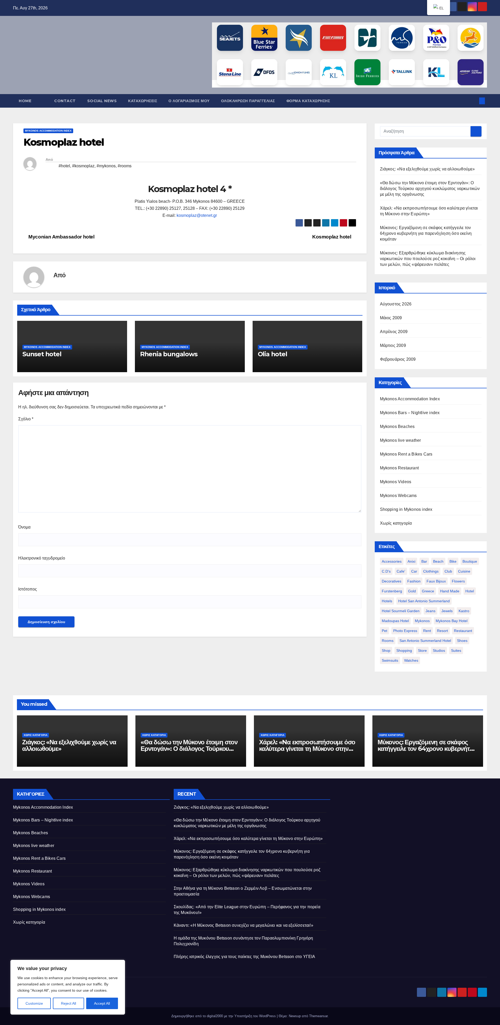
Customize (34, 1003)
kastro (464, 611)
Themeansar (318, 1016)
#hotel (64, 166)
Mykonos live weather (400, 440)
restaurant (463, 631)
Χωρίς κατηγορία (396, 523)
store (422, 650)
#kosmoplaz (83, 166)
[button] (473, 101)
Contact (65, 101)
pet (384, 631)
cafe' (401, 571)
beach (438, 561)
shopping (404, 650)
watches (411, 660)
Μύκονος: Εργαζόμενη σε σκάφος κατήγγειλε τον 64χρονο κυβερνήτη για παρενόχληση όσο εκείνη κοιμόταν (426, 233)
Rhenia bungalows (168, 354)
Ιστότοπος (27, 589)
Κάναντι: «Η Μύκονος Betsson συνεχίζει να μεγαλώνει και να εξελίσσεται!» (243, 925)
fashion (414, 581)
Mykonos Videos (395, 482)
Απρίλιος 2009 (394, 331)
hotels (387, 601)
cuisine (464, 571)
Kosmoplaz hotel (332, 237)
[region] (67, 987)
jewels (447, 611)
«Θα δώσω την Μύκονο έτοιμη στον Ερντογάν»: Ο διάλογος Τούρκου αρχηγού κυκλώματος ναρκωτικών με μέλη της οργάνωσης (430, 189)
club (448, 571)
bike (453, 561)
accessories (392, 561)
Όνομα (24, 527)
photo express (405, 631)
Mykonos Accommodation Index (48, 130)
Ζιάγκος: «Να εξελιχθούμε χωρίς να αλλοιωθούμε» (427, 169)
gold (412, 591)
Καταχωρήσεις (142, 101)
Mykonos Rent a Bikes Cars (406, 454)
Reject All (68, 1003)
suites (456, 650)
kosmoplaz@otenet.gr (197, 215)
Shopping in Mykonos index (406, 509)
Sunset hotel (41, 354)
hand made (449, 591)
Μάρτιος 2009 (393, 345)
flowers (458, 581)
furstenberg (392, 591)
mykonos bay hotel (451, 621)
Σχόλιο (25, 419)
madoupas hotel (395, 621)
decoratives (391, 581)
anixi (411, 561)
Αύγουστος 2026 (396, 304)
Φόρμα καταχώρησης (308, 101)
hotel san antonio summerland (424, 601)
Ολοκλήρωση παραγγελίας (248, 101)
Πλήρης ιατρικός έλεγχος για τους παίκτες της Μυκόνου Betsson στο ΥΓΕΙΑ (244, 956)
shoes (462, 641)
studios (439, 650)
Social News (102, 101)
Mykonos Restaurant (399, 468)
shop (386, 650)
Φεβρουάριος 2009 (398, 359)
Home (25, 101)
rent (427, 631)
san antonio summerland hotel (425, 641)
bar (424, 561)
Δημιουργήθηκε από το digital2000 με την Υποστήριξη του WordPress (224, 1016)
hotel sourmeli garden (401, 611)
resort (442, 631)
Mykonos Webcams (398, 495)
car (414, 571)
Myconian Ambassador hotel (61, 237)
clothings (431, 571)
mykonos (422, 621)
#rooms (125, 166)
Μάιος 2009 (391, 318)
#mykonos (106, 166)
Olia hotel (272, 354)
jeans (430, 611)
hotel (469, 591)
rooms (387, 641)
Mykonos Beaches (397, 426)
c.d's (386, 571)
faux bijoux (436, 581)
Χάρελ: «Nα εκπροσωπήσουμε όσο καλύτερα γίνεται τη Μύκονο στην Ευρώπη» (307, 748)
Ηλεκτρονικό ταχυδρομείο (41, 558)
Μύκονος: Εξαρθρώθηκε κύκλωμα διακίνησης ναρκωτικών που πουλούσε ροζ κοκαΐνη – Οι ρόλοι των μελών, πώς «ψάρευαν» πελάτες (428, 259)
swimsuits (390, 660)
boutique (470, 561)
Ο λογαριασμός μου (189, 101)
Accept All (102, 1003)
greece (428, 591)
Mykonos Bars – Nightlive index (410, 412)
